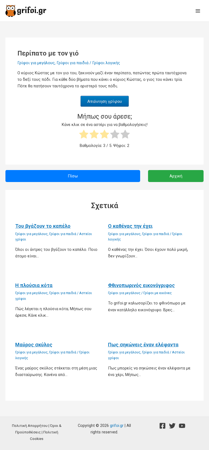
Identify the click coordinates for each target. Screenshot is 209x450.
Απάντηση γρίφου (104, 101)
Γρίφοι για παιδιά (72, 62)
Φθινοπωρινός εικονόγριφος (141, 285)
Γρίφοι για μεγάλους (36, 62)
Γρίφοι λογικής (106, 62)
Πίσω (73, 176)
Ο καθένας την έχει (130, 226)
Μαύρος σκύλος (33, 344)
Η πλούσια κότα (34, 285)
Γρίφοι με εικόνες (157, 293)
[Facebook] (162, 426)
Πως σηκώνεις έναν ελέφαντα (143, 344)
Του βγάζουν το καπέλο (42, 226)
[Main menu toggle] (198, 11)
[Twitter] (172, 426)
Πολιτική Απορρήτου (30, 425)
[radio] (83, 135)
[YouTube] (182, 426)
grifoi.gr (117, 425)
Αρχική (176, 176)
